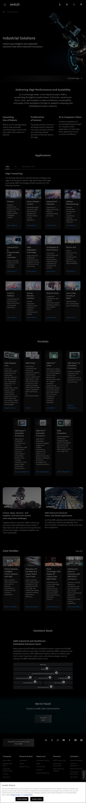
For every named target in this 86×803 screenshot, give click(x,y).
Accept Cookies (37, 799)
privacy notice (16, 795)
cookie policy (28, 795)
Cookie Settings (22, 799)
